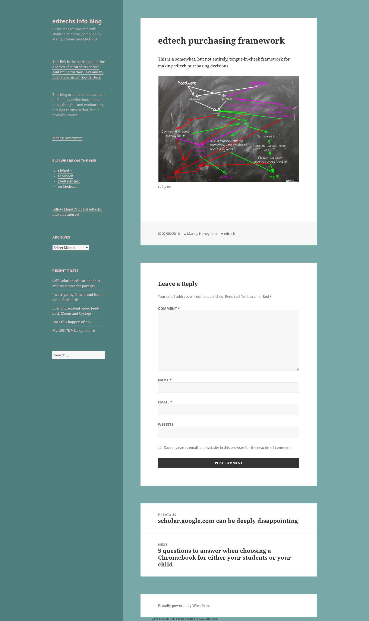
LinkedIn (65, 171)
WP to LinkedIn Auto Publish (168, 618)
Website (165, 424)
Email (165, 402)
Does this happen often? (71, 322)
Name (165, 380)
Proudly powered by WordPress (184, 605)
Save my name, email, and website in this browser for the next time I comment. (227, 447)
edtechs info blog (77, 21)
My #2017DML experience (73, 330)
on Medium (67, 186)
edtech (229, 233)
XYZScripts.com (209, 618)
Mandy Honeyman (67, 138)
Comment (169, 308)
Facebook (65, 176)
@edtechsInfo (69, 181)
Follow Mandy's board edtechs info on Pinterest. (77, 212)
